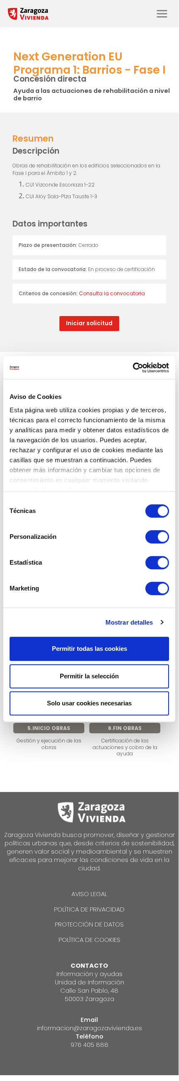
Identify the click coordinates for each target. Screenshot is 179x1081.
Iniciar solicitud (89, 323)
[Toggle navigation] (162, 13)
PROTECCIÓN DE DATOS (89, 924)
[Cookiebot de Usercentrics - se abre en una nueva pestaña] (132, 367)
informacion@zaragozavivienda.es (89, 1028)
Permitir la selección (89, 676)
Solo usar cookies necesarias (89, 703)
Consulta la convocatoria (112, 293)
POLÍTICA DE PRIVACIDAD (89, 909)
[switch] (157, 536)
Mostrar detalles (129, 622)
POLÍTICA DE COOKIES (89, 940)
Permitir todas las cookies (89, 648)
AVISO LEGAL (89, 894)
